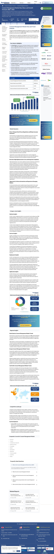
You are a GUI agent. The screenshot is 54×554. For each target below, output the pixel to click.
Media (29, 2)
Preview (3, 23)
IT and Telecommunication (32, 19)
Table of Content (14, 23)
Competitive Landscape (4, 52)
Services (21, 2)
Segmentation (8, 23)
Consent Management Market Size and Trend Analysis (4, 29)
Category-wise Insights (4, 43)
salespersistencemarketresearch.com (28, 524)
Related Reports (3, 70)
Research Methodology (21, 23)
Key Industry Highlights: (4, 35)
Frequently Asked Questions (4, 65)
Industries (13, 2)
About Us (35, 2)
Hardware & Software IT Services (10, 5)
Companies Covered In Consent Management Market (4, 58)
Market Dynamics (4, 39)
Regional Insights (3, 48)
